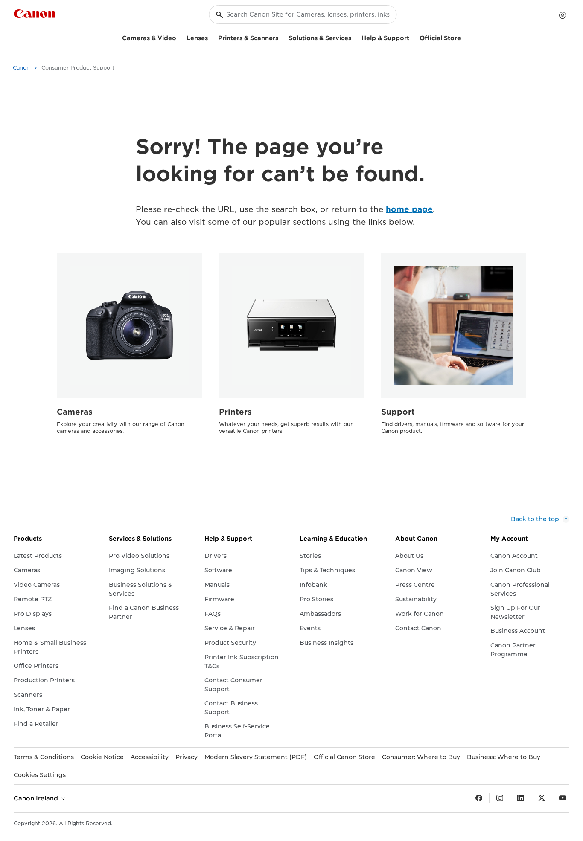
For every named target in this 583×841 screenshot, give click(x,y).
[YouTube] (562, 798)
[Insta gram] (500, 798)
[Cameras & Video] (179, 36)
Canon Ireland (37, 798)
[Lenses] (211, 36)
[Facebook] (479, 798)
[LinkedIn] (520, 798)
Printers (235, 411)
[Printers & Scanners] (281, 36)
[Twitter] (541, 798)
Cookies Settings (40, 775)
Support (398, 411)
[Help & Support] (412, 36)
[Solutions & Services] (354, 36)
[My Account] (562, 15)
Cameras (75, 411)
